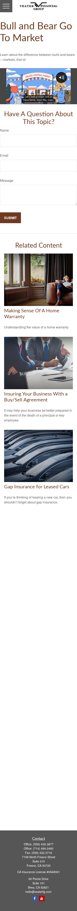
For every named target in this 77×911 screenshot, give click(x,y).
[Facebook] (34, 898)
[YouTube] (42, 898)
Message (6, 180)
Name (4, 130)
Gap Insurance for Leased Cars (36, 486)
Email (4, 155)
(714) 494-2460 (43, 848)
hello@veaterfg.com (38, 892)
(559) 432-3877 (43, 844)
